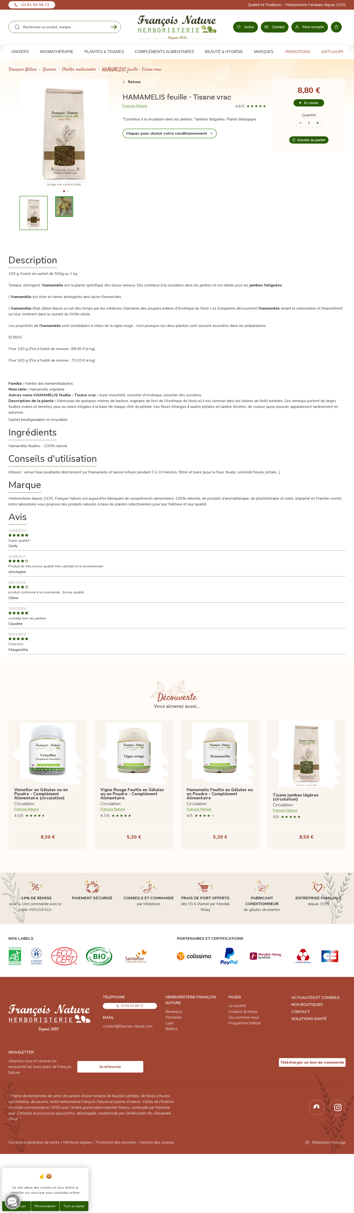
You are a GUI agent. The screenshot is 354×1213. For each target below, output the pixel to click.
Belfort (171, 1029)
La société (237, 1005)
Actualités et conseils (315, 997)
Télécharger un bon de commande (312, 1062)
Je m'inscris (110, 1066)
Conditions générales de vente (33, 1142)
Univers (49, 69)
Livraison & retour (243, 1011)
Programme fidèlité (245, 1023)
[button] (64, 191)
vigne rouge (123, 325)
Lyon (169, 1023)
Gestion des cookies (157, 1142)
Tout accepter (74, 1206)
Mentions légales (77, 1142)
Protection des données (116, 1142)
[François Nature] (177, 27)
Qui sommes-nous (244, 1017)
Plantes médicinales (79, 69)
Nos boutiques (307, 1004)
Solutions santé (309, 1018)
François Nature (22, 69)
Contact (300, 1011)
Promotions (297, 51)
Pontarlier (174, 1017)
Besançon (174, 1011)
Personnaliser (45, 1206)
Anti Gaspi (332, 51)
